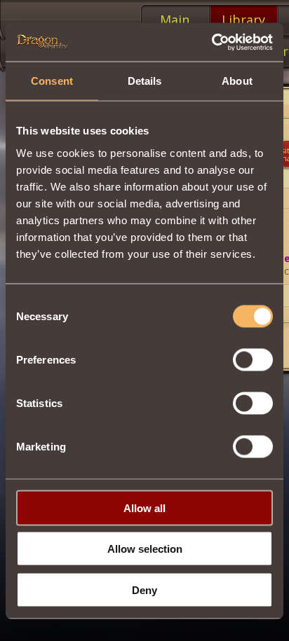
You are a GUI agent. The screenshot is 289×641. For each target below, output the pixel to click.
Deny (144, 589)
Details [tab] (145, 81)
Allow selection (144, 549)
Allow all (144, 508)
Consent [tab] (52, 81)
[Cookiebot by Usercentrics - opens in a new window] (211, 42)
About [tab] (237, 81)
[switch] (253, 359)
